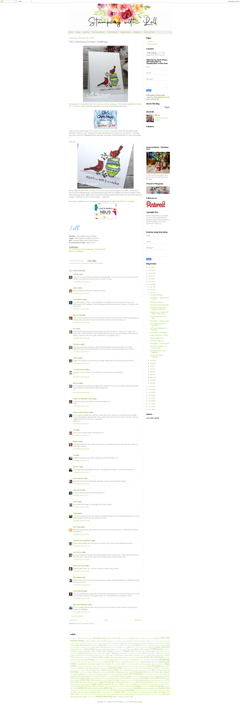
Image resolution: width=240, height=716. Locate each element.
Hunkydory (117, 645)
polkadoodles (87, 684)
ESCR (112, 643)
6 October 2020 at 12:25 (81, 546)
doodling (124, 666)
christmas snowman (97, 662)
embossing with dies (129, 668)
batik (85, 660)
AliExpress (97, 638)
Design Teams (125, 32)
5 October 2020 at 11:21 (80, 495)
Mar (151, 377)
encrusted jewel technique (143, 668)
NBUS (128, 647)
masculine (144, 678)
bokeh (115, 660)
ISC (126, 645)
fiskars (154, 670)
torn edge (161, 692)
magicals (92, 678)
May (151, 372)
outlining (89, 682)
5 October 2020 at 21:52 (81, 534)
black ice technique (100, 660)
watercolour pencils (87, 263)
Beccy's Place (125, 638)
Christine (76, 344)
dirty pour (104, 666)
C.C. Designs (155, 638)
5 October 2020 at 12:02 (81, 507)
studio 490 (80, 692)
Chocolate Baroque (120, 641)
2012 (150, 406)
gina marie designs (153, 672)
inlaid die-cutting (124, 676)
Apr (151, 375)
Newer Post (73, 620)
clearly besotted (145, 662)
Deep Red (101, 643)
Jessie (78, 32)
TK (74, 455)
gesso (124, 672)
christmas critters (75, 662)
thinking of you (137, 692)
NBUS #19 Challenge (76, 251)
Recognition (137, 32)
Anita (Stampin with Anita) (94, 191)
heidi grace (166, 674)
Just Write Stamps (85, 647)
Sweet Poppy (160, 651)
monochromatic (95, 680)
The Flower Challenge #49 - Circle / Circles (159, 347)
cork (102, 664)
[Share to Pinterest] (95, 261)
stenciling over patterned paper (160, 690)
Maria (75, 288)
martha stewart (135, 678)
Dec (151, 287)
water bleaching (106, 694)
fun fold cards (83, 672)
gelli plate (104, 672)
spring (156, 688)
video (77, 694)
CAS (162, 638)
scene (114, 686)
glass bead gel (165, 672)
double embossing (132, 666)
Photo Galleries (112, 32)
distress (109, 666)
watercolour (133, 694)
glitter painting (78, 674)
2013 (150, 404)
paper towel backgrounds (144, 682)
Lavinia (93, 647)
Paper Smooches (163, 647)
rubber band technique (83, 686)
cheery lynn (155, 660)
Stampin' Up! (128, 651)
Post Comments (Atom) (86, 623)
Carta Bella (103, 641)
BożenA (76, 383)
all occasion (158, 657)
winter (114, 697)
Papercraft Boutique (81, 412)
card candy (147, 660)
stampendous (164, 688)
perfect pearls (78, 684)
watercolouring (97, 263)
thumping (145, 692)
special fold (73, 688)
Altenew (104, 638)
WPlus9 (167, 655)
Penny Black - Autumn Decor (159, 343)
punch (134, 684)
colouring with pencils (84, 664)
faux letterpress (91, 670)
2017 (150, 392)
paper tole (124, 682)
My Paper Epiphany (80, 605)
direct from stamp (82, 666)
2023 (150, 276)
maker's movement (101, 678)
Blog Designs (152, 44)
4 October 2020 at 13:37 (81, 424)
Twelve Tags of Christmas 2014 (155, 653)
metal (168, 678)
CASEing (87, 641)
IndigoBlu (129, 645)
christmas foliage (86, 662)
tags (98, 692)
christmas (77, 263)
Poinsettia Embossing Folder (159, 305)
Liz (74, 430)
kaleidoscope (142, 676)
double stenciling (143, 666)
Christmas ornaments (133, 641)
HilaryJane (77, 490)
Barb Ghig (77, 527)
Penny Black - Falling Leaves (159, 321)
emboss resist (83, 668)
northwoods (161, 680)
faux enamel (81, 670)
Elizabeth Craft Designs (121, 643)
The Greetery (123, 653)
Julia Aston (77, 552)
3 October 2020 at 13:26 (81, 293)
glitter (72, 674)
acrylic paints (139, 657)
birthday (90, 660)
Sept (152, 360)
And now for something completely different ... (158, 308)
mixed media (84, 680)
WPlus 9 (162, 655)
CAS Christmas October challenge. (105, 104)
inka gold (115, 676)
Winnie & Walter (97, 657)
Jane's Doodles (161, 645)
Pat (74, 329)
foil (169, 670)
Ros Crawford (78, 478)
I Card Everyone (79, 369)
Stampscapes (150, 651)
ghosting (135, 672)
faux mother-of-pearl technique (108, 670)
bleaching (110, 660)
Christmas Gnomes (156, 302)
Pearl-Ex (81, 649)
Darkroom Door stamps (91, 643)
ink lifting (103, 676)
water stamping (124, 694)
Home (71, 32)
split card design (128, 688)
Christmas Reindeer (156, 295)
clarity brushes (127, 662)
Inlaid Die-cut (152, 645)
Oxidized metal (144, 647)
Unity (149, 655)
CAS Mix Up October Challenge (156, 356)
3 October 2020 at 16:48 (81, 338)
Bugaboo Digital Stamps (143, 638)
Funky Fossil (162, 643)
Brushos (132, 638)
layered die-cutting (152, 676)
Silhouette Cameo (89, 651)
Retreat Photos (149, 32)
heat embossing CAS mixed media (152, 674)
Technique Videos (98, 32)
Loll (158, 115)
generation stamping (115, 672)
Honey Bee (110, 645)
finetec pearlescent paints (143, 670)
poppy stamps (98, 684)
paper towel (131, 682)
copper (98, 664)
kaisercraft (134, 676)
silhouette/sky (145, 686)
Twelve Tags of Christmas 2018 (133, 655)
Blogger (140, 702)
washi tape (98, 694)
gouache (93, 674)
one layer (83, 682)
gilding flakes (142, 672)
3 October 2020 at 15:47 (81, 309)
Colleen (76, 274)
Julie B (75, 358)
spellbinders (82, 688)
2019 (150, 387)
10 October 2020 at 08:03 (81, 585)
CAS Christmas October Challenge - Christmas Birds (87, 249)
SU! (165, 649)
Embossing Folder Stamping (136, 643)
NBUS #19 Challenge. (127, 201)
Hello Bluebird (95, 645)
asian (72, 660)
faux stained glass (126, 670)
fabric (153, 668)
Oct (151, 293)
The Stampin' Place (133, 653)
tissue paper (153, 692)
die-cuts (161, 664)
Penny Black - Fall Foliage (158, 333)
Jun (151, 369)
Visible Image (156, 655)
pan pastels (95, 682)
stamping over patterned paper (79, 690)
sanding (109, 686)
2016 (150, 395)
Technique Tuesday (84, 653)
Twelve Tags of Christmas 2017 (114, 655)
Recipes (150, 42)
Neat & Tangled (135, 647)
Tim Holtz (142, 653)
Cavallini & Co (111, 641)
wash (93, 694)
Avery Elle (117, 638)
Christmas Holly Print (157, 341)
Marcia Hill (77, 315)
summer (87, 692)
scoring (119, 686)
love (87, 678)
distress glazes (117, 666)
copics (93, 664)
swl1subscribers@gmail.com (157, 97)
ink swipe (109, 676)
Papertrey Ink (74, 649)
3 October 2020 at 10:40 (81, 282)
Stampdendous (118, 651)
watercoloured (91, 697)
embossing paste (115, 668)
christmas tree (118, 662)
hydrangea (73, 676)
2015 (150, 398)
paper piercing (116, 682)
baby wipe (80, 660)
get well (129, 672)
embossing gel (93, 668)
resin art (158, 684)
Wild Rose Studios (86, 657)
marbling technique (114, 678)
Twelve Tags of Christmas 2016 (94, 655)
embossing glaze (103, 668)
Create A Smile (74, 643)
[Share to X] (92, 261)
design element (154, 664)
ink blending (96, 676)
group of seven (123, 674)
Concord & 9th (155, 641)
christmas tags (109, 662)
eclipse (167, 666)
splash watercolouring (95, 688)
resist (163, 684)
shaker (123, 686)
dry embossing (154, 666)
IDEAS (122, 645)
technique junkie (110, 692)
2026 (150, 267)
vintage (81, 694)
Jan (151, 383)
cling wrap (154, 662)
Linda (75, 502)
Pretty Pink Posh (120, 649)
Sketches (86, 32)
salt (106, 686)
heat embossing (135, 674)
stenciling (130, 690)
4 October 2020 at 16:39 (81, 449)
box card (129, 660)
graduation (100, 674)
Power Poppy (110, 649)
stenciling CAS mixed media (143, 690)
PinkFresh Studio (100, 649)
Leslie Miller (77, 299)
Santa (168, 649)
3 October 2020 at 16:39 (81, 322)
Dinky (105, 643)
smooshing (159, 686)
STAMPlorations (156, 649)
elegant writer (74, 668)
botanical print (121, 660)
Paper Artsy (152, 647)
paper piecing (104, 682)
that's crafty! (128, 692)
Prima (127, 649)
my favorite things (113, 680)
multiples (104, 680)
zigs (131, 697)
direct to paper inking (94, 666)
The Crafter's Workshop (110, 653)
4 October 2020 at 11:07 (81, 406)
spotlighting (145, 688)
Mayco (121, 647)
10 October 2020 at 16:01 (81, 598)
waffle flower (87, 694)
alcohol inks (148, 657)
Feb (151, 380)
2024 (150, 273)
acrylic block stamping (128, 657)
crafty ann (107, 664)
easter (163, 666)
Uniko (145, 655)
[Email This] (88, 261)
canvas (141, 660)
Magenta (106, 647)
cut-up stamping (130, 664)
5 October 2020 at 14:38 (81, 521)
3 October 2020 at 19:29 (81, 352)
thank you (119, 692)
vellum (72, 694)
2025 (150, 270)
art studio (167, 657)
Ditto (109, 643)
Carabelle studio (95, 641)
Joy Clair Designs (75, 647)
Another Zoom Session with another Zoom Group (159, 313)
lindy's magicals (80, 678)
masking (152, 678)
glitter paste (87, 674)
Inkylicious (145, 645)
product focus (128, 684)
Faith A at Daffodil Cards (82, 399)
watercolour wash (81, 697)
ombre (76, 682)
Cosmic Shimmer (165, 641)
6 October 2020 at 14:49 (81, 559)
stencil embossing (107, 690)
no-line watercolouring (140, 680)
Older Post (138, 620)
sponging (137, 688)
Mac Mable (77, 577)
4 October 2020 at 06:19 (81, 377)
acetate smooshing (116, 657)
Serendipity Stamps (76, 651)
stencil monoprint (119, 690)
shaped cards (130, 686)
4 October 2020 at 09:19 (81, 392)
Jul (151, 366)
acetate (106, 657)
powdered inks (109, 684)
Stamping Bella (140, 651)
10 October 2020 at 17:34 (81, 612)
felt (133, 670)
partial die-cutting (158, 682)
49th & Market (77, 638)
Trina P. (76, 467)
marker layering (125, 678)
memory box (160, 678)
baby (75, 660)
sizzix (152, 686)
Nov (151, 290)
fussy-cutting (92, 672)
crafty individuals (116, 664)
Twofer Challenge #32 (157, 338)
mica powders (74, 680)
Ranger (132, 649)
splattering (108, 688)
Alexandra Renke (87, 638)
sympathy (93, 692)
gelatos (99, 672)
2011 (150, 409)
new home (130, 680)
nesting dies (123, 680)
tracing (167, 692)
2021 (150, 282)
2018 (150, 389)
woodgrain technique (123, 697)
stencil (91, 690)
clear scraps (136, 662)
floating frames (162, 670)
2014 (150, 401)
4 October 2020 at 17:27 (81, 460)
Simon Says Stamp (105, 651)
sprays (151, 688)
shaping (137, 686)
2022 (150, 279)
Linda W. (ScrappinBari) (82, 540)
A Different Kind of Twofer (159, 335)
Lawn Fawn (99, 647)
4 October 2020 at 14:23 (81, 435)
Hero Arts (103, 645)
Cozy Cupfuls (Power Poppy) (99, 131)
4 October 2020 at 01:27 (81, 363)
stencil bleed (97, 690)
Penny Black (90, 649)
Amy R (110, 638)
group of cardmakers (110, 674)
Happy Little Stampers (82, 645)
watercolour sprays (155, 694)
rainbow (144, 684)
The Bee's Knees (96, 653)
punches (139, 684)
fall (157, 668)
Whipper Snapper (75, 657)
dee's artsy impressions (143, 664)
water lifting (115, 694)
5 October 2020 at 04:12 (81, 484)
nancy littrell (78, 591)
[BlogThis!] (90, 261)
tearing (103, 692)
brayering (135, 660)
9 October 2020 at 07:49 (81, 571)
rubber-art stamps (98, 686)
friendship (74, 672)
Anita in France (79, 566)
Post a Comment (76, 616)
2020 (150, 284)
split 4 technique (118, 688)
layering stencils (163, 676)
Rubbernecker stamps (141, 649)
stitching (73, 692)
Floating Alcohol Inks (152, 643)
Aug (151, 363)
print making (119, 684)
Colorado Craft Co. (145, 641)
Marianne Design (114, 647)
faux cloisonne (162, 668)
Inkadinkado (137, 645)
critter (123, 664)
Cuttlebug (81, 643)
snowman (167, 686)
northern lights (153, 680)
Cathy (75, 513)
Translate (161, 55)
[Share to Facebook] (94, 261)
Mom (125, 647)
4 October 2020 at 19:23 (81, 472)
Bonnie (75, 441)
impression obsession (84, 676)
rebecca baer (152, 684)
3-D (71, 638)
